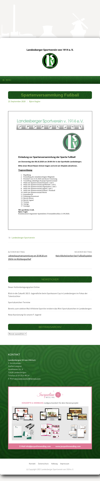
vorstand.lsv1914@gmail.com (27, 378)
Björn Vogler (34, 101)
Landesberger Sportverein (23, 237)
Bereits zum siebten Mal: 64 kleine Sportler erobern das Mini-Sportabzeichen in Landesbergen (50, 308)
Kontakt (32, 463)
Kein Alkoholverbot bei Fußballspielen (74, 255)
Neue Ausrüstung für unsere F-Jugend (24, 314)
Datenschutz (43, 463)
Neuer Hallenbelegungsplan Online (24, 287)
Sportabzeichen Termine (19, 302)
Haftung (54, 463)
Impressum (64, 463)
